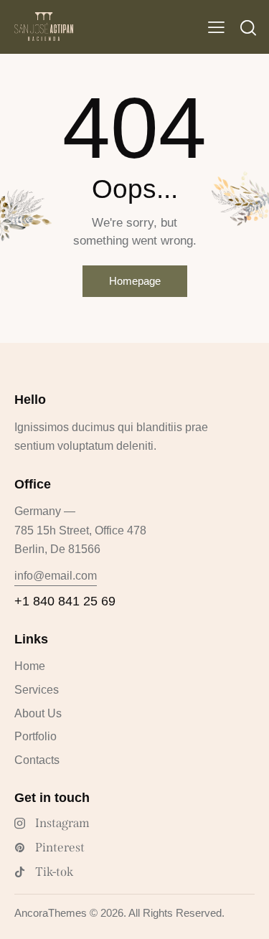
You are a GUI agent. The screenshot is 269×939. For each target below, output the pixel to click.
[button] (216, 27)
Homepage (135, 281)
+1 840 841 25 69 (64, 601)
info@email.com (55, 576)
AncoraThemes (50, 913)
